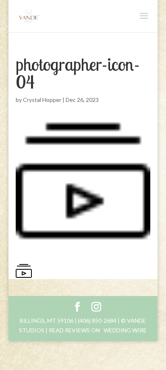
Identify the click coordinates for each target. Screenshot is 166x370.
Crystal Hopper (42, 99)
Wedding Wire (125, 330)
